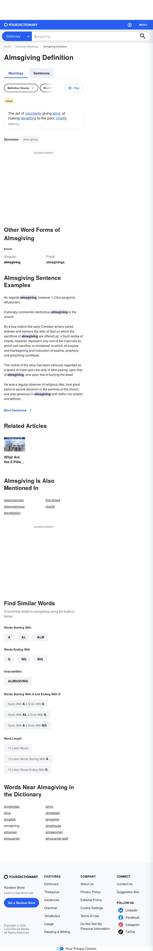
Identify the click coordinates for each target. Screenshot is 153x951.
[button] (129, 25)
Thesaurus (51, 892)
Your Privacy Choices (81, 948)
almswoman (54, 832)
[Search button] (145, 36)
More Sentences (15, 410)
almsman (10, 832)
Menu (143, 25)
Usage (49, 923)
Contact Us (124, 884)
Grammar (50, 908)
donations (28, 117)
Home (7, 46)
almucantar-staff (57, 838)
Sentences (41, 73)
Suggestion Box (128, 892)
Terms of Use (89, 915)
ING (40, 659)
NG (24, 659)
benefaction (12, 513)
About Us (87, 884)
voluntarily (33, 113)
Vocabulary (52, 915)
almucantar (12, 838)
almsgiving (18, 681)
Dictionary (13, 36)
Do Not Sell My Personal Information (95, 926)
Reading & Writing (57, 931)
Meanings (16, 73)
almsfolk (10, 819)
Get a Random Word (21, 903)
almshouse (53, 825)
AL (24, 637)
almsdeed (53, 813)
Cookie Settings (91, 908)
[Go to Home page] (21, 25)
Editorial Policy (91, 900)
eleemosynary (14, 500)
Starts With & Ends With (26, 703)
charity (61, 117)
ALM (40, 637)
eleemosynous (14, 506)
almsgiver (52, 819)
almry (49, 806)
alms (56, 113)
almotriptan (12, 806)
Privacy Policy (90, 892)
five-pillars (53, 500)
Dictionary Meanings (26, 46)
